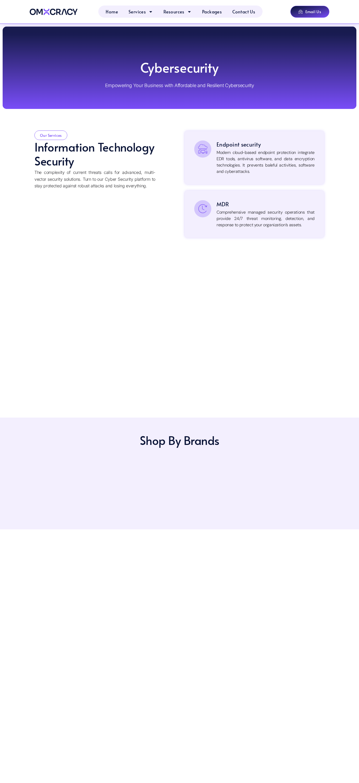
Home (112, 11)
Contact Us (243, 11)
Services (137, 11)
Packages (212, 11)
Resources (173, 11)
